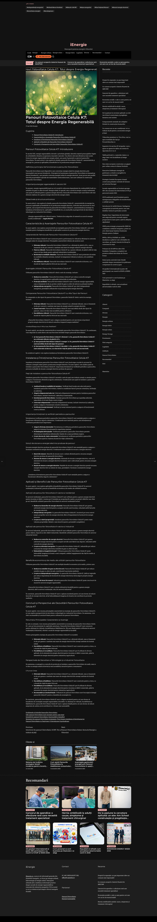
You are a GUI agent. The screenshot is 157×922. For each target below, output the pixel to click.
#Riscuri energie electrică (120, 7)
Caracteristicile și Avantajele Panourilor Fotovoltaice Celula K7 (55, 137)
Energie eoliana (46, 53)
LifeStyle (105, 351)
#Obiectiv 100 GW (71, 7)
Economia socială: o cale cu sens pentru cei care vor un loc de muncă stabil (82, 63)
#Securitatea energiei (33, 11)
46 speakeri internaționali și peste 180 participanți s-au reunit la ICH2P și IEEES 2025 (116, 271)
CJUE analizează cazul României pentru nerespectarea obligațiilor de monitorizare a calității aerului (116, 199)
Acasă (29, 53)
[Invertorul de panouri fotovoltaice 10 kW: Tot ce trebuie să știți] (2, 461)
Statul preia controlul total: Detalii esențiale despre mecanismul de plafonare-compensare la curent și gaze (116, 262)
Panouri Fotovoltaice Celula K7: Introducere (48, 135)
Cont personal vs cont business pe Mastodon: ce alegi (63, 851)
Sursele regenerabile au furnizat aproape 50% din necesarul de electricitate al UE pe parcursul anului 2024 (116, 190)
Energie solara (57, 53)
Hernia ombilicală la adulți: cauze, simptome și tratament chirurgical (113, 63)
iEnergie (78, 44)
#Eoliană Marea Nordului (54, 7)
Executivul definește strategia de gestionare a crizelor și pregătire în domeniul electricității (114, 172)
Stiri (103, 364)
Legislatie (79, 53)
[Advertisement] (78, 27)
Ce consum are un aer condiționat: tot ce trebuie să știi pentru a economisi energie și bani (116, 130)
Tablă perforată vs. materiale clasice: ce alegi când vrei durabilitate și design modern (115, 157)
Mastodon (105, 371)
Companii (105, 308)
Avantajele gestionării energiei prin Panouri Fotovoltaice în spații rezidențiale (84, 765)
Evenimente (106, 338)
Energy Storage (107, 334)
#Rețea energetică (85, 7)
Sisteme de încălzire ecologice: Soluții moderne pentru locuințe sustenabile (36, 765)
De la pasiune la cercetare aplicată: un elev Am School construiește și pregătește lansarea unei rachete (116, 115)
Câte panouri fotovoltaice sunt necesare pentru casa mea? (45, 715)
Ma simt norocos (45, 57)
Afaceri (104, 304)
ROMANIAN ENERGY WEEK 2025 (118, 850)
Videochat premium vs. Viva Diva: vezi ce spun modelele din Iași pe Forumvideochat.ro (116, 139)
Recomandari (96, 53)
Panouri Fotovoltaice (69, 897)
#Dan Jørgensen (48, 11)
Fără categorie (107, 342)
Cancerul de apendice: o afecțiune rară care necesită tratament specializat (49, 63)
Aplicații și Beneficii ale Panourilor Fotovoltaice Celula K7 (53, 142)
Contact (107, 53)
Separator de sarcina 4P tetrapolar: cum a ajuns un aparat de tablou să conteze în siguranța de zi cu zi (116, 148)
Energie (35, 53)
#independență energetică (35, 7)
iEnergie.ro (29, 876)
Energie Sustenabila (68, 899)
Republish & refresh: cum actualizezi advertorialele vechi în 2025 (90, 851)
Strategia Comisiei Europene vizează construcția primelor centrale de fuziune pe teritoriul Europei (116, 181)
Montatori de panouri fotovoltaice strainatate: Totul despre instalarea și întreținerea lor (55, 719)
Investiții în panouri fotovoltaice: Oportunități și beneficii (45, 717)
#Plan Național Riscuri (102, 7)
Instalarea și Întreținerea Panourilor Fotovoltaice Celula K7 (53, 139)
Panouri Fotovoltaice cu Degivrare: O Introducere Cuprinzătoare (47, 721)
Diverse (86, 53)
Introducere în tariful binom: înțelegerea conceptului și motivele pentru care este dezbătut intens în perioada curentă (116, 208)
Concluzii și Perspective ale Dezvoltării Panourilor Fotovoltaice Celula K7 (58, 144)
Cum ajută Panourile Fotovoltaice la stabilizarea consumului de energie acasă (60, 765)
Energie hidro (70, 53)
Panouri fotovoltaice (109, 355)
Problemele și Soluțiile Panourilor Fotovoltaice (41, 712)
